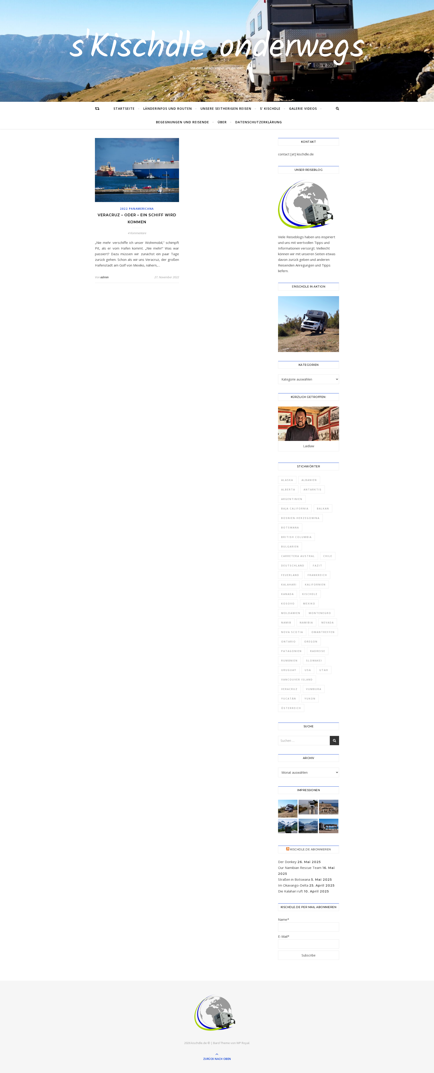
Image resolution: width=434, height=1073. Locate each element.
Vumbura (313, 689)
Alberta (288, 489)
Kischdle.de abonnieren (310, 849)
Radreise (317, 651)
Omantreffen (323, 632)
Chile (327, 556)
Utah (323, 670)
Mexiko (309, 603)
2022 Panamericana (137, 209)
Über (222, 122)
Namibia (306, 622)
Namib (286, 622)
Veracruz (289, 689)
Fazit (317, 565)
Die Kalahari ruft (290, 891)
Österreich (291, 708)
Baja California (295, 508)
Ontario (288, 641)
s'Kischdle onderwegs (217, 48)
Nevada (327, 622)
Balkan (323, 508)
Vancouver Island (297, 679)
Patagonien (291, 651)
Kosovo (288, 603)
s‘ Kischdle (270, 108)
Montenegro (320, 613)
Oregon (311, 641)
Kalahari (289, 584)
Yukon (310, 698)
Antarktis (313, 489)
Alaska (287, 480)
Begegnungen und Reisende (182, 122)
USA (308, 670)
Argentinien (291, 499)
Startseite (124, 108)
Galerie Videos (303, 108)
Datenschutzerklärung (258, 122)
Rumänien (289, 660)
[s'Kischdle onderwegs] (217, 1013)
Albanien (309, 480)
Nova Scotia (292, 632)
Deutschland (292, 565)
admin (104, 277)
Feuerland (290, 575)
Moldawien (290, 613)
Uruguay (288, 670)
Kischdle (310, 594)
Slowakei (314, 660)
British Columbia (296, 537)
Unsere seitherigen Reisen (225, 108)
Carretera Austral (298, 556)
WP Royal (242, 1043)
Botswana (290, 527)
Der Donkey (287, 861)
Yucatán (288, 698)
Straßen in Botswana (294, 879)
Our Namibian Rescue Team (299, 867)
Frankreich (317, 575)
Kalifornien (315, 584)
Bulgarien (290, 546)
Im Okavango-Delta (293, 885)
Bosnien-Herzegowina (300, 518)
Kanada (287, 594)
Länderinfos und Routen (167, 108)
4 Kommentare (137, 233)
